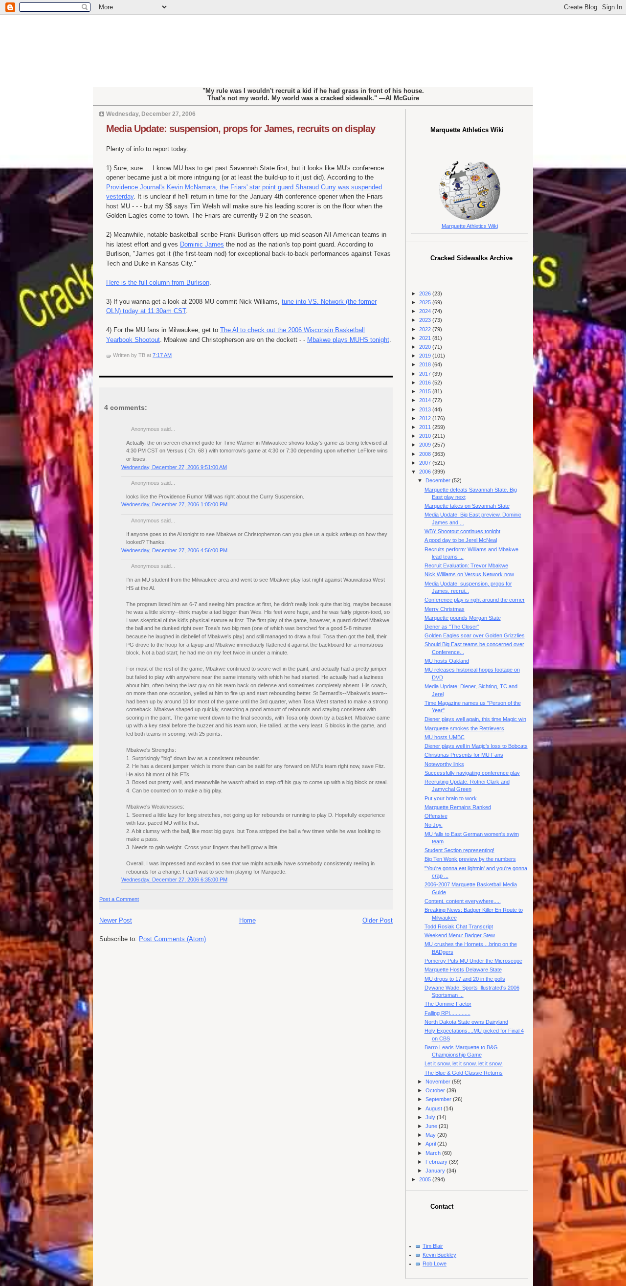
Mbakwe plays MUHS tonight (348, 339)
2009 (425, 445)
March (433, 1153)
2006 (425, 471)
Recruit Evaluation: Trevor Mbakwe (466, 565)
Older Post (377, 920)
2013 (425, 409)
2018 (425, 364)
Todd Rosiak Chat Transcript (459, 926)
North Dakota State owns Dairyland (466, 1022)
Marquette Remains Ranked (458, 807)
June (432, 1126)
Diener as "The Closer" (452, 627)
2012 (425, 418)
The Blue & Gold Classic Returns (464, 1073)
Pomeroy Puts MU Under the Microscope (473, 961)
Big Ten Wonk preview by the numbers (470, 859)
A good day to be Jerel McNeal (461, 540)
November (438, 1081)
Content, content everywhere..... (463, 901)
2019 (425, 356)
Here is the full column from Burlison (157, 282)
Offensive (436, 816)
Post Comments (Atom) (172, 939)
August (434, 1108)
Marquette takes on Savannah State (467, 506)
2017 (425, 374)
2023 (425, 320)
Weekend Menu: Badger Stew (460, 935)
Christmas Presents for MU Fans (464, 755)
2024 (425, 311)
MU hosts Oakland (447, 661)
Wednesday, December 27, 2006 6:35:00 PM (174, 879)
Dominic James (202, 244)
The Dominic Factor (448, 1004)
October (436, 1090)
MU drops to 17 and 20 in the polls (465, 979)
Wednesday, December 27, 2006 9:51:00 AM (174, 467)
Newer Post (115, 920)
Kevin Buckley (439, 1255)
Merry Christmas (445, 609)
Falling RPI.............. (447, 1013)
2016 (425, 382)
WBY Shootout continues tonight (462, 531)
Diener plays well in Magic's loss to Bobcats (476, 746)
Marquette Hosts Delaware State (463, 969)
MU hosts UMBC (445, 737)
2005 (425, 1179)
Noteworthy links (444, 764)
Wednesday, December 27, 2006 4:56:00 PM (174, 550)
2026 (425, 293)
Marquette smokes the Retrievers (464, 728)
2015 (425, 391)
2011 (425, 427)
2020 (425, 347)
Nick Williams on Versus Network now (469, 574)
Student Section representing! (459, 850)
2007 (425, 463)
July (431, 1117)
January (436, 1170)
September (439, 1099)
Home (247, 920)
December (438, 480)
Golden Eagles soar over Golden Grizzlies (475, 635)
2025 (425, 302)
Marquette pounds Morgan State (463, 618)
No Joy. (434, 825)
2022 (425, 329)
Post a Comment (119, 899)
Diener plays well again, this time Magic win (475, 719)
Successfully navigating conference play (472, 773)
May (431, 1135)
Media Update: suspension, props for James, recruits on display (240, 128)
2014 (425, 400)
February (437, 1162)
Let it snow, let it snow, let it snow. (464, 1063)
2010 (425, 436)
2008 (425, 454)
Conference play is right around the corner (475, 600)
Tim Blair (433, 1246)
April (431, 1144)
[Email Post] (174, 355)
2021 (425, 338)
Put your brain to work (451, 798)
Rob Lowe (435, 1263)
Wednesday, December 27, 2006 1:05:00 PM (174, 504)
